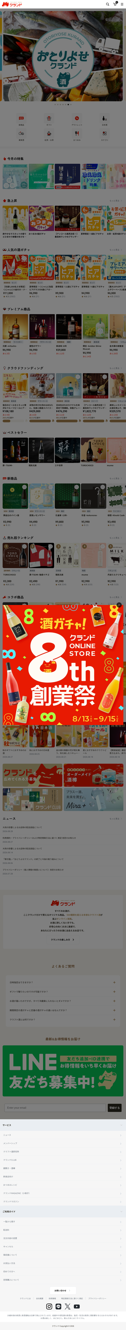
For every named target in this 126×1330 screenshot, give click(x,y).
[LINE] (58, 1306)
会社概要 (39, 1298)
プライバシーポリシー (97, 1298)
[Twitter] (68, 1306)
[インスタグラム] (49, 1306)
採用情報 (52, 1298)
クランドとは (25, 1298)
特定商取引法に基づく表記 (72, 1298)
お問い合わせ (60, 1290)
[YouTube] (77, 1306)
